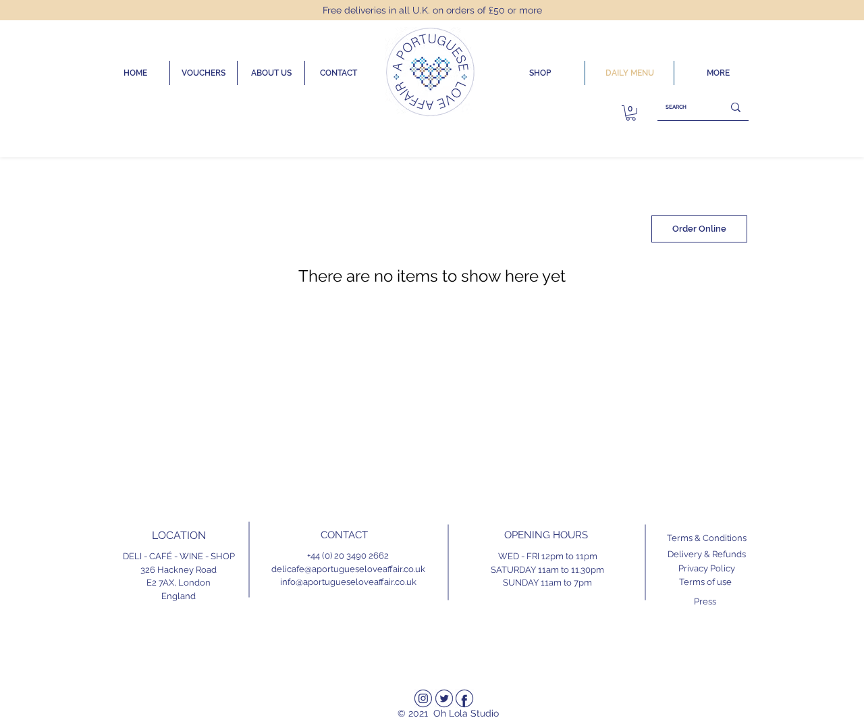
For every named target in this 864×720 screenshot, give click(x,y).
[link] (631, 113)
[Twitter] (444, 698)
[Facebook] (464, 698)
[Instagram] (423, 698)
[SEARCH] (736, 107)
